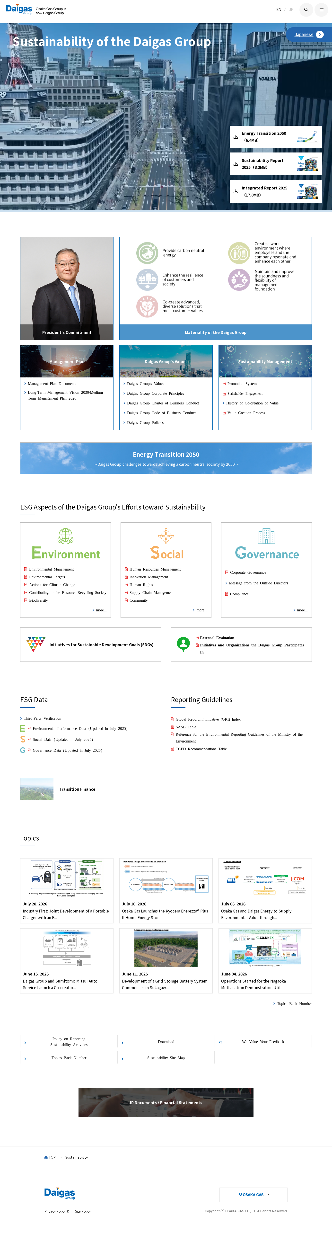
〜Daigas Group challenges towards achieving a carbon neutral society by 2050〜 (166, 458)
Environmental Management (51, 569)
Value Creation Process (246, 412)
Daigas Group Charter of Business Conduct (163, 403)
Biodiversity (38, 600)
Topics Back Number (294, 1003)
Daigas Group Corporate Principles (155, 393)
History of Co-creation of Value (252, 403)
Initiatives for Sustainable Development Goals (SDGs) (102, 644)
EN (278, 9)
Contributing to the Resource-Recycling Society (67, 592)
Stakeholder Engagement (244, 393)
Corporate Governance (248, 572)
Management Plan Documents (52, 383)
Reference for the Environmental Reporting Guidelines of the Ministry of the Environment (239, 737)
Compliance (239, 594)
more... (101, 610)
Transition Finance (77, 789)
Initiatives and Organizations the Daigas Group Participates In (252, 648)
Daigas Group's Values (145, 383)
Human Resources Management (155, 569)
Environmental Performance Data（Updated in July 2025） (81, 728)
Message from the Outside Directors (258, 583)
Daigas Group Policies (145, 422)
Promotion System (242, 383)
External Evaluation (217, 637)
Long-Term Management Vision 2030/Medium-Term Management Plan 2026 (66, 395)
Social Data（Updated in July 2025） (64, 739)
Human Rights (141, 584)
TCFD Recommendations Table (201, 749)
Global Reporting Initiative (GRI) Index (208, 719)
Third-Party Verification (42, 718)
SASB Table (186, 727)
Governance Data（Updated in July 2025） (69, 750)
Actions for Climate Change (52, 584)
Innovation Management (149, 577)
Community (139, 600)
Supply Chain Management (152, 592)
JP (291, 9)
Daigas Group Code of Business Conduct (161, 412)
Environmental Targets (47, 577)
